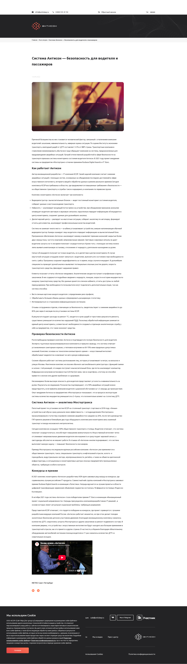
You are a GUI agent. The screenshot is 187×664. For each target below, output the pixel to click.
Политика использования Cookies (89, 654)
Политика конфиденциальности (142, 654)
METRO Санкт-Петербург (42, 583)
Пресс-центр (113, 637)
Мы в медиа (43, 40)
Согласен (17, 650)
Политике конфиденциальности (43, 640)
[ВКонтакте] (38, 590)
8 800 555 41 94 (62, 12)
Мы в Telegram (125, 617)
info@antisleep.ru (42, 12)
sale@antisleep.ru (97, 618)
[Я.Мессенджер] (33, 590)
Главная (34, 40)
